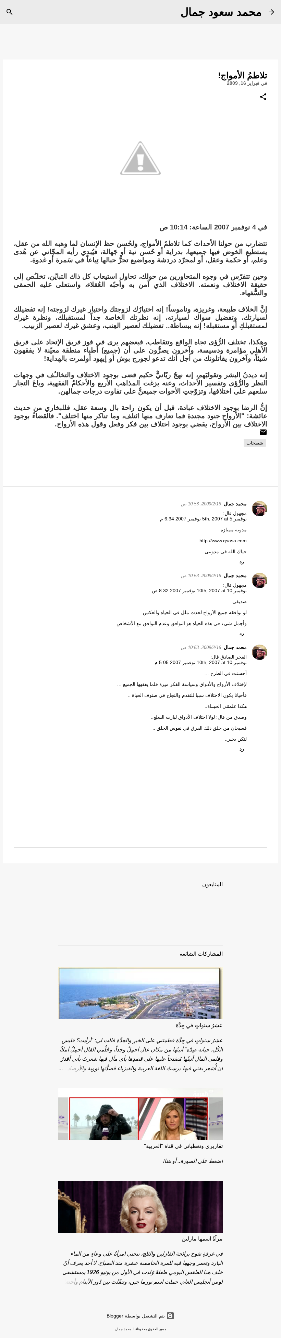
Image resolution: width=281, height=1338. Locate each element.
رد (242, 561)
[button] (263, 97)
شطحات (254, 443)
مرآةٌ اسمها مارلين (202, 1239)
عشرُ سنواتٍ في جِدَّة (199, 1025)
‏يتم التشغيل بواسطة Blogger (136, 1316)
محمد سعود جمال (221, 12)
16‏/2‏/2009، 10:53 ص (201, 503)
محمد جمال (235, 503)
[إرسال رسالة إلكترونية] (263, 434)
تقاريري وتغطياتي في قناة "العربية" (183, 1146)
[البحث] (171, 12)
